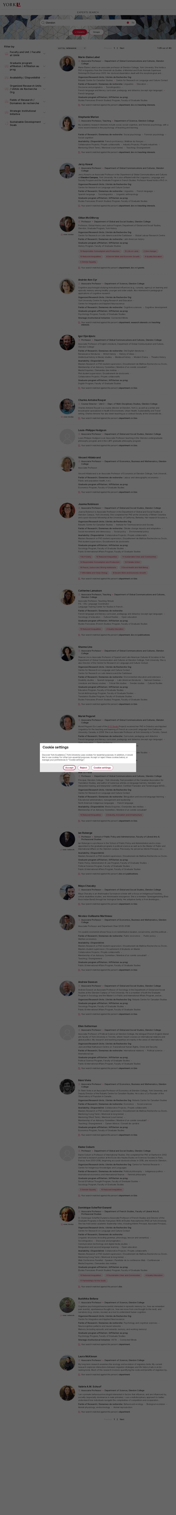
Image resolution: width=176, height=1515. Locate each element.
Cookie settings (102, 767)
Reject (83, 767)
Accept (69, 767)
